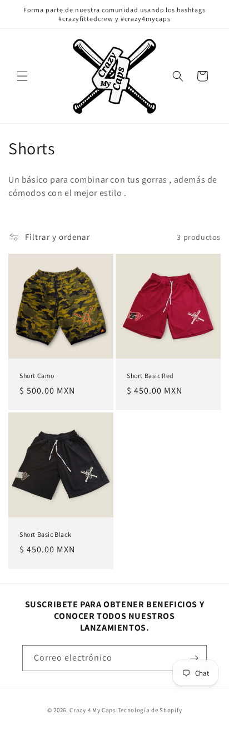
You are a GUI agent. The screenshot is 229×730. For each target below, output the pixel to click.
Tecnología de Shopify (150, 710)
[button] (22, 76)
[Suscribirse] (194, 658)
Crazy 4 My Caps (92, 710)
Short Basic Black (45, 534)
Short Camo (36, 375)
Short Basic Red (150, 375)
